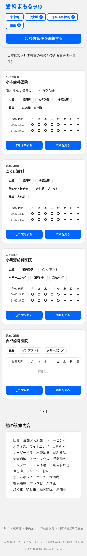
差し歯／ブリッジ (26, 471)
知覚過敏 (19, 459)
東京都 (17, 528)
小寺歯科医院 (17, 82)
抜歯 (46, 471)
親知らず (62, 489)
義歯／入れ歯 (33, 440)
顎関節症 (46, 489)
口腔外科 (59, 446)
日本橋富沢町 (46, 528)
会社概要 (9, 542)
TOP (6, 528)
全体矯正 (42, 465)
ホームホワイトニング (29, 477)
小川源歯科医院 (19, 260)
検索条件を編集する (46, 38)
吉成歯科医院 (17, 341)
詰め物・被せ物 (24, 489)
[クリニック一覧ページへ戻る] (24, 7)
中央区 (29, 528)
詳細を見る (63, 145)
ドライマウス (39, 459)
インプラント (23, 465)
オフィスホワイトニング (31, 446)
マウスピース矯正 (43, 483)
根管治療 (42, 452)
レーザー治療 (23, 452)
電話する (26, 234)
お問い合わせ (56, 542)
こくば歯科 (15, 171)
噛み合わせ (61, 465)
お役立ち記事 (75, 542)
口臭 (16, 440)
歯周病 (54, 477)
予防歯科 (59, 459)
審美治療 (19, 483)
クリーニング (56, 440)
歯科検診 (59, 452)
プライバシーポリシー (31, 542)
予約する (26, 145)
